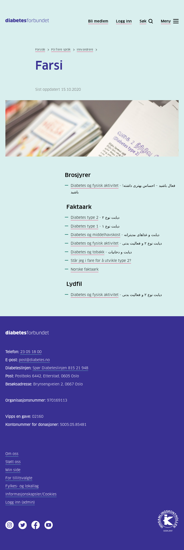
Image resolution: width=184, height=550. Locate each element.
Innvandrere (85, 49)
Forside (40, 49)
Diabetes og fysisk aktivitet (94, 185)
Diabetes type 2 (84, 217)
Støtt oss (13, 462)
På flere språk (60, 49)
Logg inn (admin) (20, 502)
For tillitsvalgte (18, 478)
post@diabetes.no (34, 360)
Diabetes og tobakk (87, 252)
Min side (12, 470)
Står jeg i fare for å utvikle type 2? (101, 260)
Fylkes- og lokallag (22, 486)
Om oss (11, 454)
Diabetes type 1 (84, 226)
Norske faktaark (85, 269)
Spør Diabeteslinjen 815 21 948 (60, 368)
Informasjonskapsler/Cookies (31, 494)
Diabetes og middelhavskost (95, 235)
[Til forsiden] (27, 21)
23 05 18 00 (31, 352)
